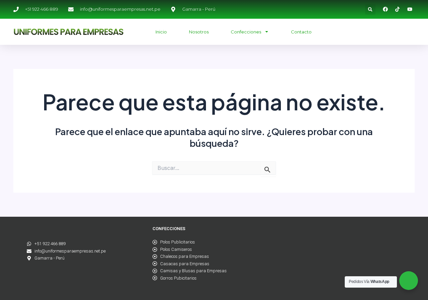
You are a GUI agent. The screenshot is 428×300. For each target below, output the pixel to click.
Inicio (161, 31)
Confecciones (246, 31)
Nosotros (199, 31)
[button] (370, 9)
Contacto (301, 31)
